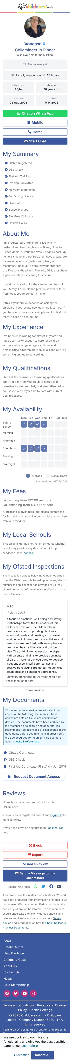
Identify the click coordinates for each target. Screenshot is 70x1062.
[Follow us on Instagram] (33, 993)
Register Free (54, 827)
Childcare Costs (15, 960)
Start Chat (37, 141)
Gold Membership (16, 985)
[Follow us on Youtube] (24, 993)
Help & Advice (14, 953)
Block (37, 845)
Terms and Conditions (19, 1005)
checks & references (26, 741)
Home (37, 132)
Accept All (42, 1055)
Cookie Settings (40, 1010)
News (8, 978)
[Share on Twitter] (44, 886)
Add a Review (37, 864)
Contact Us (11, 972)
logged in (56, 815)
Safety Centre (13, 947)
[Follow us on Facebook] (7, 993)
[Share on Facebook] (52, 886)
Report (37, 855)
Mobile (37, 123)
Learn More (29, 1046)
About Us (10, 966)
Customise (21, 1055)
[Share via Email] (59, 886)
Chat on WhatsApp (37, 113)
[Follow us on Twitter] (15, 993)
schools (28, 552)
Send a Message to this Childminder (37, 875)
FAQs (7, 941)
